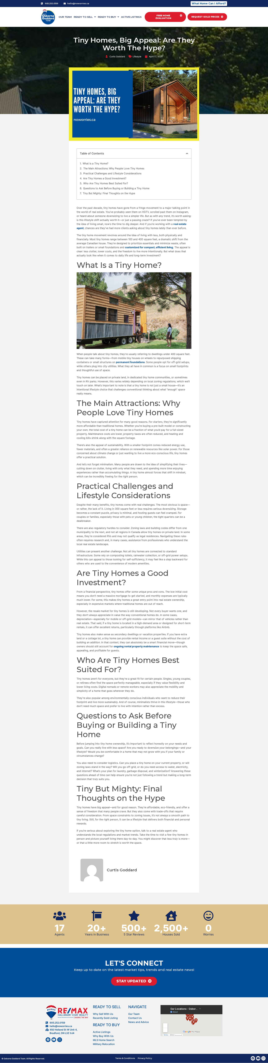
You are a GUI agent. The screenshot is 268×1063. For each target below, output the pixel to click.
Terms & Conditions (125, 1058)
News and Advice (138, 1022)
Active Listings (131, 16)
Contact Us (135, 1018)
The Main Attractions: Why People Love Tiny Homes (113, 168)
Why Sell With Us (103, 1013)
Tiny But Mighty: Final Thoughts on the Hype (109, 193)
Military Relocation (104, 1044)
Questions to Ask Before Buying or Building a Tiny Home (116, 188)
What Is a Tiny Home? (95, 163)
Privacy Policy (145, 1058)
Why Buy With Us (103, 1036)
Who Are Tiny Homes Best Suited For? (105, 183)
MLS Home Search (103, 1040)
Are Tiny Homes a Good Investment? (104, 178)
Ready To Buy (107, 16)
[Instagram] (59, 1039)
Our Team (65, 16)
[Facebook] (48, 1039)
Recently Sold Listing (105, 1018)
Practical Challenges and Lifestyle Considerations (112, 173)
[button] (187, 153)
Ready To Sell (83, 16)
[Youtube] (53, 1039)
